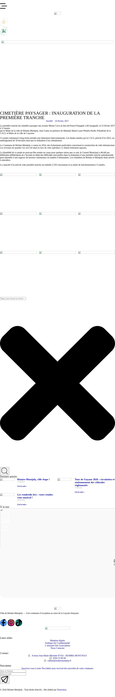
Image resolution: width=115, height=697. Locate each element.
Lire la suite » (22, 486)
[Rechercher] (4, 471)
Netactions (61, 689)
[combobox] (13, 298)
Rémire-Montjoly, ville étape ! (33, 479)
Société (49, 121)
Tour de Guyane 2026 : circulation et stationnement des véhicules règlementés (95, 482)
